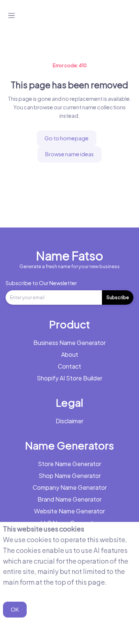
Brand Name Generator (69, 499)
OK (15, 609)
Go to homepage (66, 138)
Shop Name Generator (70, 475)
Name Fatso (69, 255)
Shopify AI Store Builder (69, 378)
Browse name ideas (69, 154)
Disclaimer (69, 421)
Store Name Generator (69, 464)
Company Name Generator (70, 487)
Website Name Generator (69, 511)
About (69, 354)
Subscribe (117, 297)
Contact (69, 366)
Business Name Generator (69, 342)
